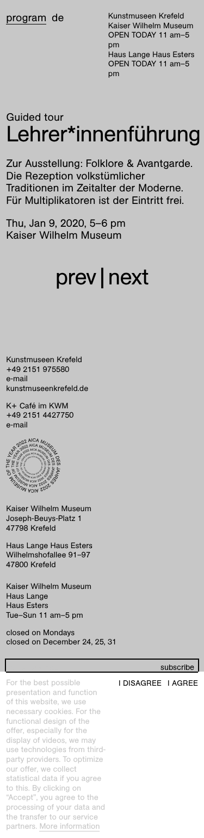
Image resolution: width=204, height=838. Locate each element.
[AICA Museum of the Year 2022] (102, 465)
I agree (183, 683)
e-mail (17, 379)
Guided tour (35, 117)
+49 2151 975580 (37, 370)
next (128, 277)
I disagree (140, 683)
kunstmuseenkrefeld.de (47, 389)
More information (69, 826)
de (58, 17)
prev (75, 277)
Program (26, 17)
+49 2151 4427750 (39, 415)
